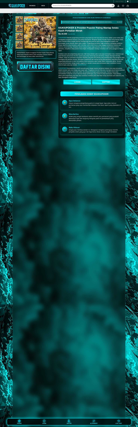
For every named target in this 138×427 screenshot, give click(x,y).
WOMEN (32, 5)
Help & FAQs (120, 1)
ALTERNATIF (94, 423)
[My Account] (118, 5)
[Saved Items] (123, 5)
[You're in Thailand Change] (127, 1)
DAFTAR (106, 82)
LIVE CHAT (118, 423)
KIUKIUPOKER (62, 37)
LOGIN (77, 82)
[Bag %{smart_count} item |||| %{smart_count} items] (127, 5)
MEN (43, 5)
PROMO (19, 423)
